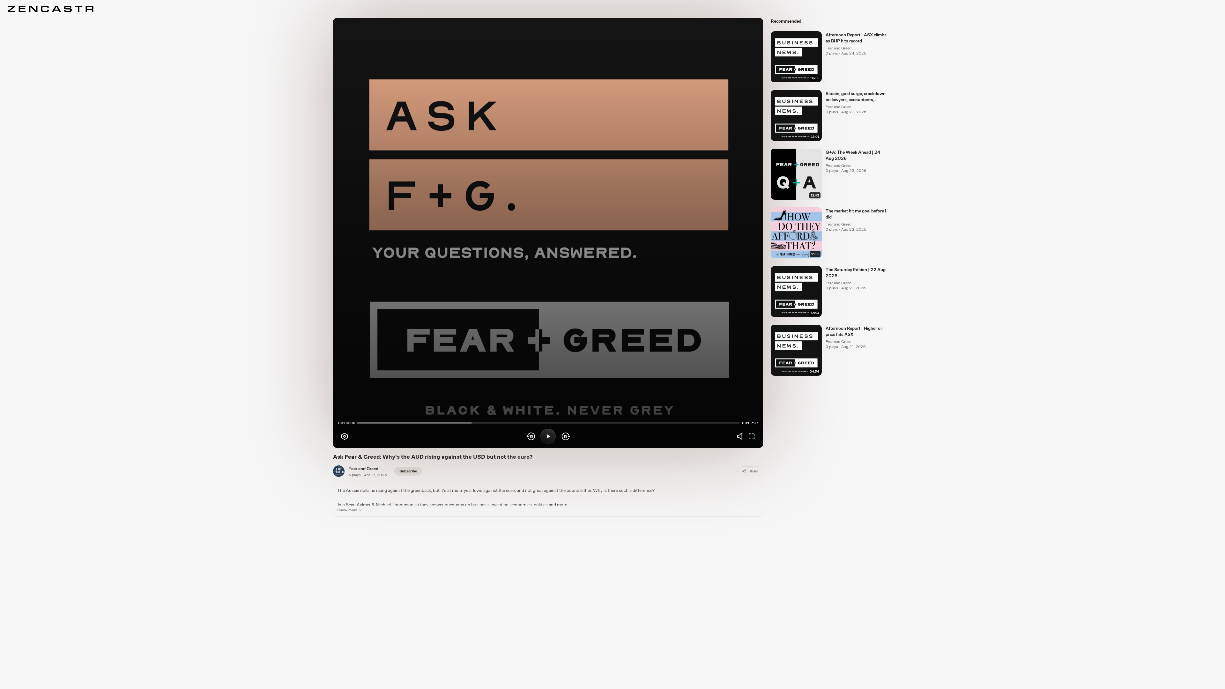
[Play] (548, 436)
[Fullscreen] (751, 436)
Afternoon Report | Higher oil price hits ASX (854, 331)
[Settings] (344, 436)
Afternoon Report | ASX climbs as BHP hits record (856, 37)
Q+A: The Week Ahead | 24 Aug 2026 (853, 155)
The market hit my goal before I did (856, 213)
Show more (347, 510)
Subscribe (408, 471)
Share (753, 471)
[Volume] (741, 436)
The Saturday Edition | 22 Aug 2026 (856, 272)
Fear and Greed (363, 468)
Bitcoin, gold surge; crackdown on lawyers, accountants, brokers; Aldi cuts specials (856, 97)
